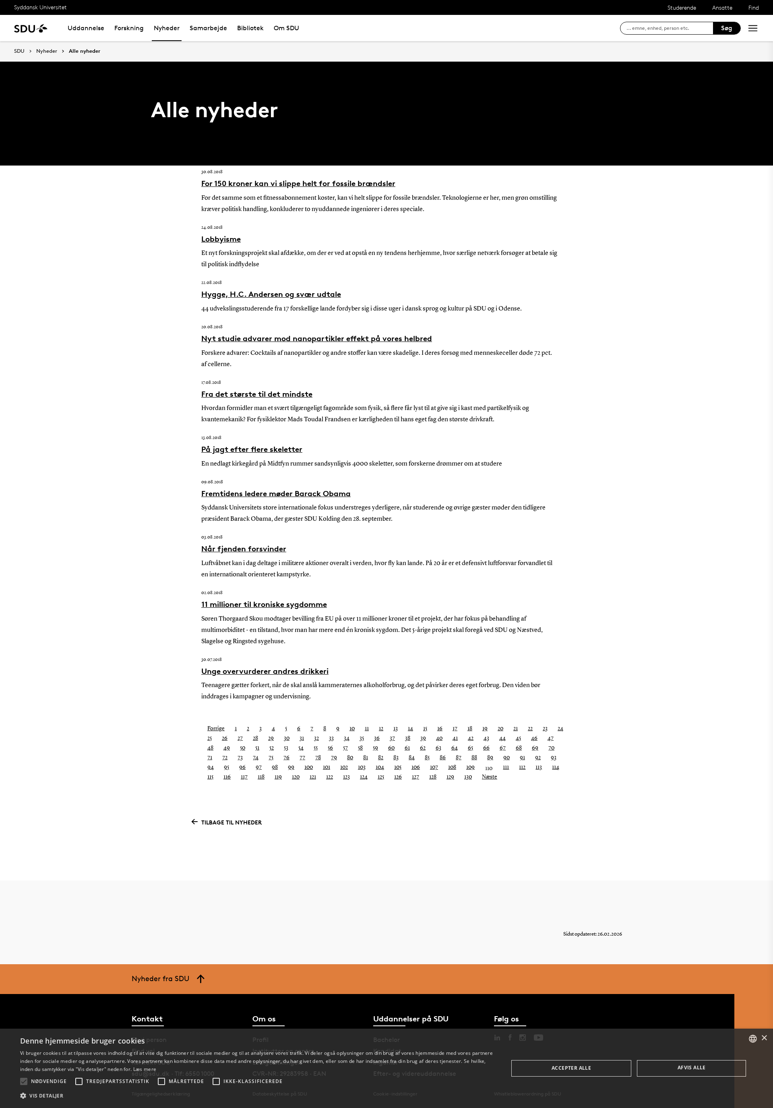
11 (367, 728)
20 (500, 728)
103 (362, 767)
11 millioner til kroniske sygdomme (264, 604)
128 (432, 777)
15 (425, 728)
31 (302, 738)
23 (545, 728)
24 (560, 728)
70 (551, 748)
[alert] (386, 1068)
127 (415, 777)
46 (534, 738)
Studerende (682, 7)
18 (469, 728)
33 (331, 738)
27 (240, 738)
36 (377, 738)
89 (490, 757)
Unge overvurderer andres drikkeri (265, 671)
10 (352, 728)
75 (271, 757)
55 (316, 748)
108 (452, 767)
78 (318, 757)
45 (518, 738)
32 (316, 738)
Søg (726, 28)
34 (346, 738)
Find (753, 7)
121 (313, 777)
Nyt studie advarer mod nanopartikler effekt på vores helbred (316, 338)
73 (240, 757)
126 (398, 777)
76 (286, 757)
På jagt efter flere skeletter (251, 449)
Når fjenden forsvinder (243, 548)
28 (255, 738)
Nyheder (167, 28)
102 (344, 767)
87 (458, 757)
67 (503, 748)
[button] (24, 1081)
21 (515, 728)
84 (412, 757)
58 (360, 748)
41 (455, 738)
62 (423, 748)
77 (302, 757)
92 (538, 757)
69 (535, 748)
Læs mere (144, 1069)
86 (443, 757)
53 (286, 748)
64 (454, 748)
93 (553, 757)
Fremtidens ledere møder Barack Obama (276, 493)
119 (278, 777)
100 (308, 767)
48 (210, 748)
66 (486, 748)
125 (381, 777)
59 (375, 748)
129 (450, 777)
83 (396, 757)
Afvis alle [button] (692, 1067)
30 (286, 738)
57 (345, 748)
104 (380, 767)
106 (415, 767)
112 (522, 767)
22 (530, 728)
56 (330, 748)
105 (397, 767)
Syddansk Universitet (40, 7)
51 (257, 748)
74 (255, 757)
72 (224, 757)
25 (209, 738)
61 (407, 748)
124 (364, 777)
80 (350, 757)
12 (381, 728)
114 (555, 767)
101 (326, 767)
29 (271, 738)
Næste (489, 777)
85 (427, 757)
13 (395, 728)
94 (210, 767)
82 (380, 757)
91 (522, 757)
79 (334, 757)
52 (271, 748)
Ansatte (722, 7)
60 (391, 748)
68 (519, 748)
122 (329, 777)
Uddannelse (86, 28)
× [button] (764, 1038)
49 (226, 748)
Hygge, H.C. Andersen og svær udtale (271, 294)
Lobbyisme (221, 239)
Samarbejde (208, 28)
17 (455, 728)
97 (259, 767)
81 (365, 757)
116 (227, 777)
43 (486, 738)
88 (474, 757)
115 (210, 777)
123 (346, 777)
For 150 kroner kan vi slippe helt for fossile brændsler (298, 183)
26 (224, 738)
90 (506, 757)
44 (502, 738)
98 (275, 767)
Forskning (129, 28)
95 (226, 767)
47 (551, 738)
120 (296, 777)
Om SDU (286, 28)
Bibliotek (250, 28)
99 (291, 767)
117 (244, 777)
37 (392, 738)
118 (261, 777)
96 (242, 767)
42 (470, 738)
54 (301, 748)
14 (410, 728)
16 (439, 728)
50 (242, 748)
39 (423, 738)
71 (209, 757)
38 (407, 738)
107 (434, 767)
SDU (19, 51)
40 (439, 738)
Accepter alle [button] (571, 1068)
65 (470, 748)
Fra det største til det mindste (256, 394)
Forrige (216, 728)
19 (485, 728)
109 (470, 767)
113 (538, 767)
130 (468, 777)
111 (506, 767)
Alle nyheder (84, 51)
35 (362, 738)
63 (438, 748)
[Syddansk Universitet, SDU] (31, 28)
